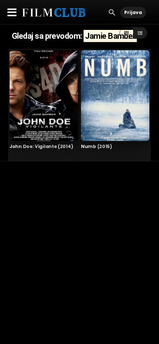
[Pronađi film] (112, 12)
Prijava (133, 12)
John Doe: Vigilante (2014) (41, 146)
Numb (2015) (96, 146)
